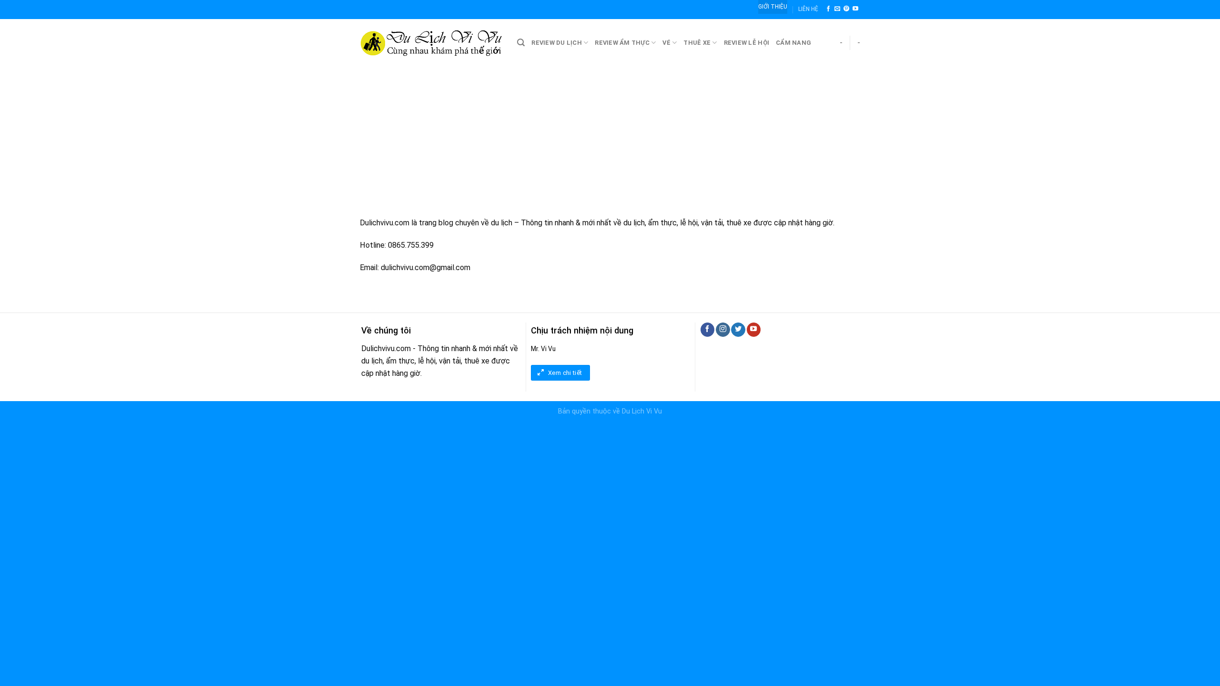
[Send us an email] (837, 9)
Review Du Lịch (556, 42)
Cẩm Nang (793, 42)
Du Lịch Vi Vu (642, 411)
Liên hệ (808, 9)
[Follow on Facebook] (828, 9)
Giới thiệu (772, 6)
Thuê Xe (697, 42)
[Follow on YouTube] (855, 9)
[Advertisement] (610, 138)
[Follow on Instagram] (723, 330)
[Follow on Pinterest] (846, 9)
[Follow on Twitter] (738, 330)
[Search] (521, 42)
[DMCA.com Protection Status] (24, 429)
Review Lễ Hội (746, 42)
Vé (666, 42)
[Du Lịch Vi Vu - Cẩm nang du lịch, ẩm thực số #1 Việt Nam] (431, 43)
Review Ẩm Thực (622, 42)
